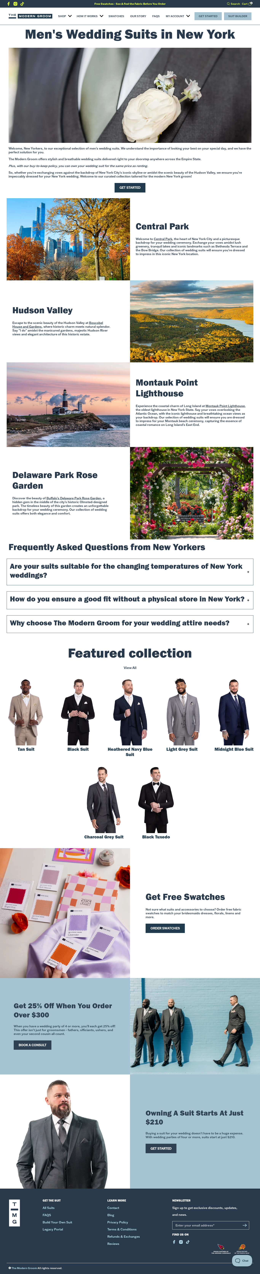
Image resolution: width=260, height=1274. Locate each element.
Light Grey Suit (182, 750)
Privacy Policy (117, 1222)
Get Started (208, 16)
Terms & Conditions (122, 1229)
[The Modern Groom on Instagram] (15, 4)
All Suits (49, 1208)
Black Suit (78, 750)
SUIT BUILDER (237, 16)
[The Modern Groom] (30, 16)
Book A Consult (32, 1045)
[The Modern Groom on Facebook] (8, 4)
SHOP (62, 16)
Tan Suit (26, 750)
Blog (110, 1215)
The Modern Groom (24, 1268)
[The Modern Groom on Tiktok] (22, 4)
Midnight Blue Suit (234, 750)
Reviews (113, 1244)
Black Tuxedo (156, 837)
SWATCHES (116, 16)
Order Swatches (165, 928)
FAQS (156, 16)
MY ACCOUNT (175, 16)
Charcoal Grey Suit (104, 837)
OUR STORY (138, 16)
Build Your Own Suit (57, 1222)
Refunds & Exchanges (123, 1236)
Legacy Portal (53, 1229)
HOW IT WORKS (87, 16)
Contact (113, 1208)
